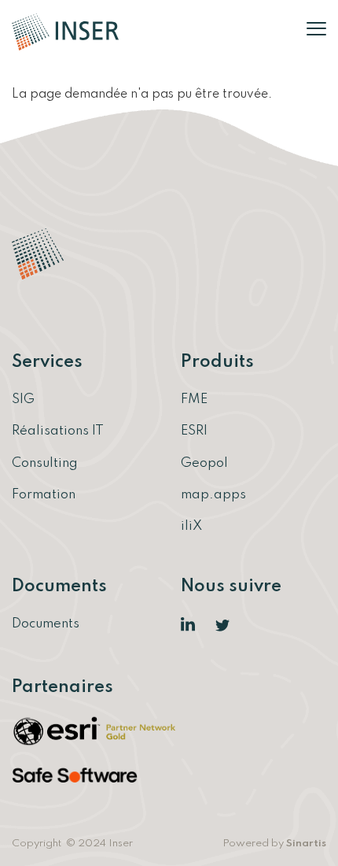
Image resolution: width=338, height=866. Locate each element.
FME (194, 399)
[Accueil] (65, 31)
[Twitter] (223, 625)
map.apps (213, 494)
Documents (45, 624)
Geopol (204, 463)
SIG (23, 399)
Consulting (45, 463)
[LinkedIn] (189, 625)
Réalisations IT (58, 431)
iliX (191, 526)
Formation (43, 494)
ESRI (194, 431)
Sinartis (306, 843)
